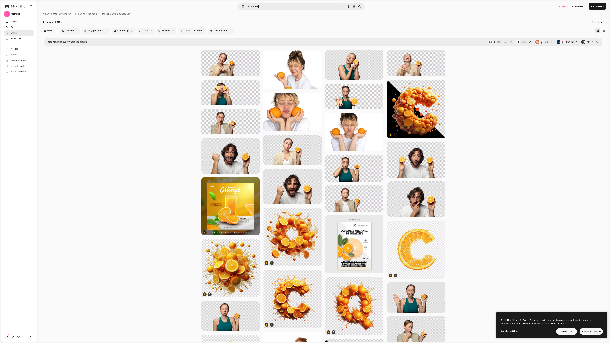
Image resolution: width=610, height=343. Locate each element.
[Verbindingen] (7, 336)
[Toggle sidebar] (31, 6)
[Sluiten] (597, 42)
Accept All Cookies (591, 331)
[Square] (603, 30)
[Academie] (12, 336)
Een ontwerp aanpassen (118, 14)
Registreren (597, 6)
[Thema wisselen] (18, 336)
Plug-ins (570, 42)
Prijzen (563, 6)
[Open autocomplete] (242, 6)
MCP (547, 42)
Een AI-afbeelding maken (58, 14)
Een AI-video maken (88, 14)
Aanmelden (577, 6)
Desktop (500, 42)
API (588, 42)
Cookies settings (509, 331)
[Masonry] (597, 30)
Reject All (567, 331)
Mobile (525, 42)
